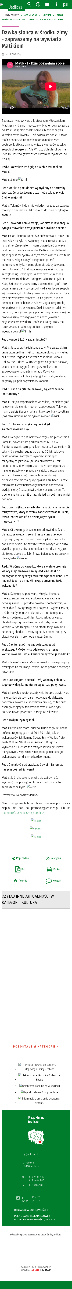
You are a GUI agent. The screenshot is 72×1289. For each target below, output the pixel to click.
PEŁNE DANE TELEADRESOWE (31, 1215)
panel (65, 4)
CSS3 (36, 1257)
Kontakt (49, 879)
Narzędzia (38, 4)
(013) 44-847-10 (36, 1180)
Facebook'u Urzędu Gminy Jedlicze (24, 813)
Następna (49, 857)
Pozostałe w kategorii (34, 1046)
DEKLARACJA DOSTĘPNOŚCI (30, 1210)
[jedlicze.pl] (1, 4)
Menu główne (47, 4)
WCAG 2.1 (46, 1257)
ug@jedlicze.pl (30, 1154)
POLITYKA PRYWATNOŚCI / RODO (33, 1219)
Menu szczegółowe (56, 4)
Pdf (15, 868)
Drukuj (49, 868)
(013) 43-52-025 (36, 1185)
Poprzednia (17, 857)
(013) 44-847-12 (36, 1176)
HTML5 (30, 1257)
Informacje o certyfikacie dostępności (36, 1244)
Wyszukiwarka (29, 4)
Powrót (16, 879)
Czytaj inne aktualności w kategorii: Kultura (28, 899)
